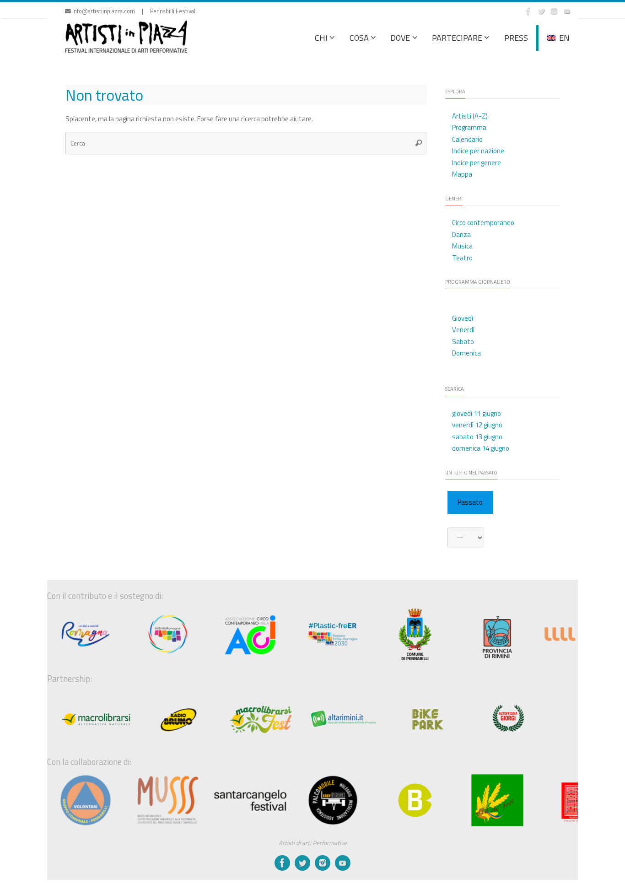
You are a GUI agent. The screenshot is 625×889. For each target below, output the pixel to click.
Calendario (467, 139)
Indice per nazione (478, 150)
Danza (461, 234)
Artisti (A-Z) (470, 116)
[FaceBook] (528, 11)
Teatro (462, 258)
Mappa (462, 174)
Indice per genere (476, 162)
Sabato (463, 341)
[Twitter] (541, 11)
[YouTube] (566, 11)
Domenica (466, 353)
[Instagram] (554, 11)
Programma (469, 127)
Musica (462, 246)
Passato (470, 502)
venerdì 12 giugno (477, 425)
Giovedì (462, 318)
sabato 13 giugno (477, 436)
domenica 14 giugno (480, 448)
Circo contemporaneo (483, 222)
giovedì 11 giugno (476, 413)
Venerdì (463, 329)
